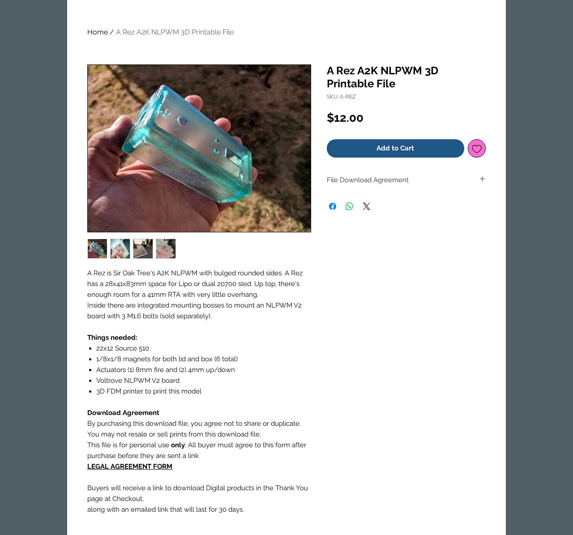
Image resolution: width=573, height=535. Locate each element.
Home (97, 32)
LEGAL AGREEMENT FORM (129, 466)
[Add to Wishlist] (477, 148)
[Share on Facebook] (332, 206)
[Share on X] (366, 206)
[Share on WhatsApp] (349, 206)
